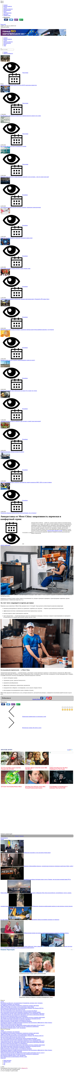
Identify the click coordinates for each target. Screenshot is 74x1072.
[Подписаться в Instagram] (47, 699)
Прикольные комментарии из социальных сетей (34, 716)
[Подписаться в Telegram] (44, 699)
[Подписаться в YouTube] (50, 699)
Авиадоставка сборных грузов (54, 530)
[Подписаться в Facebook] (41, 699)
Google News (36, 699)
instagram (22, 836)
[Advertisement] (37, 738)
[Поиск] (1, 48)
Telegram (17, 836)
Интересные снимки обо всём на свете (31, 727)
